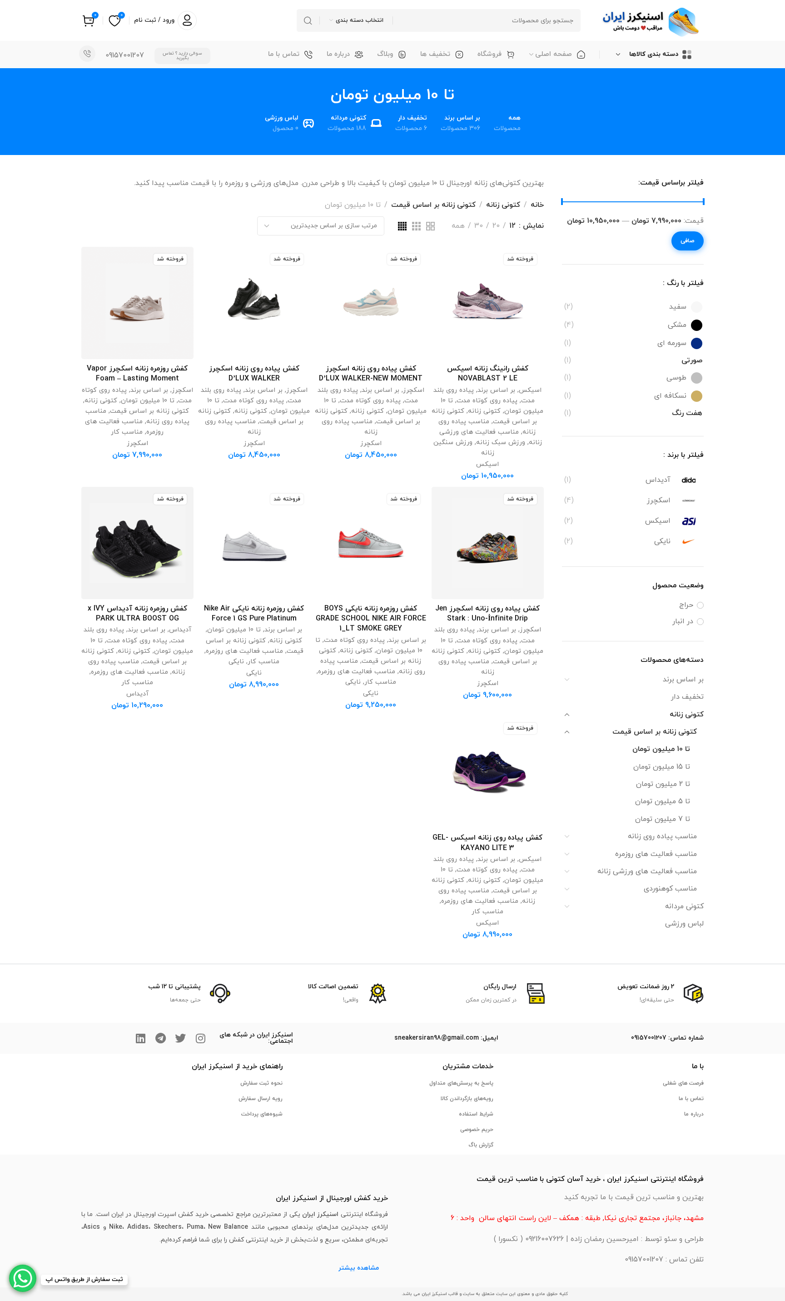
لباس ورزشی (684, 924)
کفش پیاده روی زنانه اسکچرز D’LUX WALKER (254, 374)
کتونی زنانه (687, 715)
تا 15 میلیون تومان (661, 767)
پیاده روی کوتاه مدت (487, 400)
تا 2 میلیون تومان (663, 784)
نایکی (353, 682)
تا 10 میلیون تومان (661, 749)
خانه (537, 205)
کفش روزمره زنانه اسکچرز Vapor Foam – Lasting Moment (137, 374)
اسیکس (530, 390)
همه (458, 226)
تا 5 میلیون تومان (662, 801)
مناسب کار (127, 432)
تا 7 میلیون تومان (662, 819)
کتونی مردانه (684, 906)
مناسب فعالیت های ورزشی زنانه (647, 871)
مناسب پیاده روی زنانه (662, 836)
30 (478, 226)
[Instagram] (200, 1038)
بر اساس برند (683, 680)
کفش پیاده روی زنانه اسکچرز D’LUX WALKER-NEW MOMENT (370, 374)
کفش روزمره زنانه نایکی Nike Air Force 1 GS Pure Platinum (254, 614)
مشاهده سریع (447, 306)
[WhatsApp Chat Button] (22, 1278)
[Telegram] (160, 1038)
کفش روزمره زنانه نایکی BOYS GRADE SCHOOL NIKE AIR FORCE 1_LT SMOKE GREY (371, 619)
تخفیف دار (687, 697)
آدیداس (180, 630)
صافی (688, 241)
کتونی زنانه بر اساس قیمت (654, 732)
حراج (686, 605)
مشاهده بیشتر (358, 1268)
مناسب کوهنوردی (670, 889)
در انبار (682, 621)
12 (512, 226)
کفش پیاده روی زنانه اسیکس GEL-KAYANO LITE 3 (487, 843)
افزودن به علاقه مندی (447, 263)
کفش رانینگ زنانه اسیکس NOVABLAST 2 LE (487, 374)
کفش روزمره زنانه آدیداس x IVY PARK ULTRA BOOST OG (137, 614)
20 (496, 226)
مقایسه (447, 284)
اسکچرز (413, 390)
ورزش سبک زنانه (500, 442)
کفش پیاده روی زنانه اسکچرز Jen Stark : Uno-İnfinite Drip (487, 614)
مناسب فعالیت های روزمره (656, 854)
